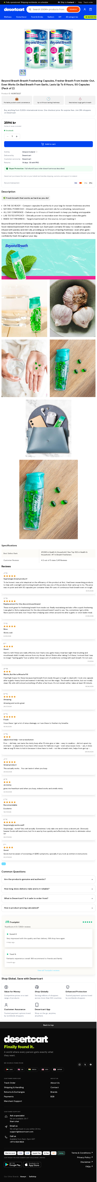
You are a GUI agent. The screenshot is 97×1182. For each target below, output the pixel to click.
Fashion (51, 17)
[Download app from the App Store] (32, 1164)
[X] (85, 1064)
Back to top (48, 1025)
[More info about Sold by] (36, 152)
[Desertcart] (14, 9)
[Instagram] (79, 1064)
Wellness (8, 17)
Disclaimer (87, 1162)
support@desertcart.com (21, 1132)
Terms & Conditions (82, 1153)
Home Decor (21, 17)
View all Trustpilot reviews (48, 970)
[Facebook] (90, 1064)
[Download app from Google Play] (13, 1164)
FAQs (89, 1166)
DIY (60, 17)
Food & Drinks (37, 17)
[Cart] (90, 9)
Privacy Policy (85, 1157)
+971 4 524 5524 (17, 1142)
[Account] (84, 9)
